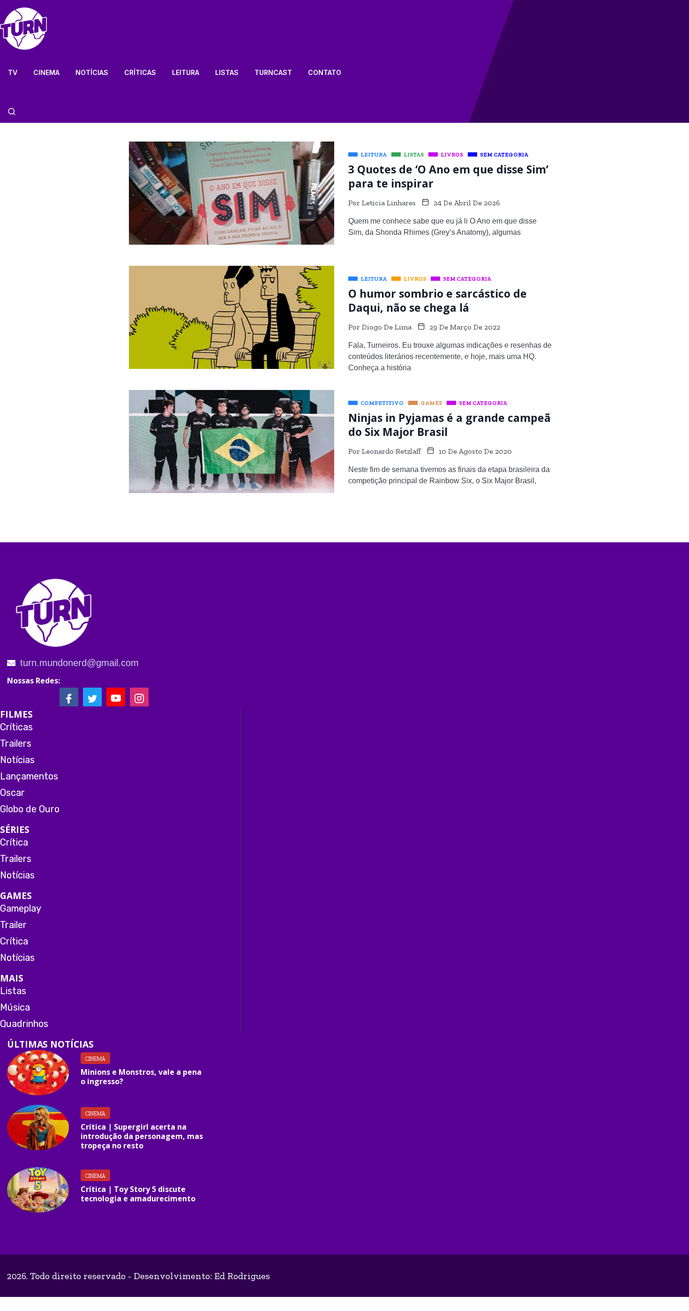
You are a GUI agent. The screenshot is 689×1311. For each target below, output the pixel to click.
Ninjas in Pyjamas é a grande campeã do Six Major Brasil (449, 424)
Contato (324, 72)
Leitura (185, 72)
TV (12, 72)
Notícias (91, 72)
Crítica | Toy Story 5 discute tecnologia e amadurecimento (138, 1194)
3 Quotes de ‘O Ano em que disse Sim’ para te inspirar (448, 176)
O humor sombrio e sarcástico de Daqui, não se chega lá (437, 300)
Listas (227, 72)
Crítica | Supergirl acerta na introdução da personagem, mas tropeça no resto (142, 1136)
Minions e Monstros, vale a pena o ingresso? (141, 1076)
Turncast (273, 72)
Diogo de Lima (387, 326)
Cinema (46, 72)
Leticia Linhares (389, 202)
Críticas (140, 72)
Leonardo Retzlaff (391, 451)
